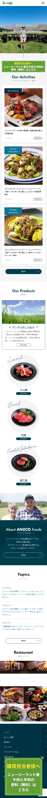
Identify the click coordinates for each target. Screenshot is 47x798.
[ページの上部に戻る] (44, 682)
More (23, 271)
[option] (23, 29)
